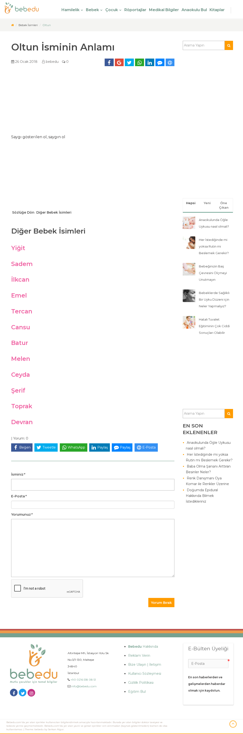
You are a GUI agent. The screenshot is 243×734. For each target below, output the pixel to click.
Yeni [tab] (207, 203)
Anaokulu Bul (194, 10)
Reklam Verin (139, 655)
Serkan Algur (56, 729)
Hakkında (143, 646)
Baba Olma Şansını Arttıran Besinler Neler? (208, 469)
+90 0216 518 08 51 (83, 679)
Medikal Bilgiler (164, 10)
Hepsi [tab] (191, 203)
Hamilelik (70, 10)
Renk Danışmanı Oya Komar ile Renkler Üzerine (207, 481)
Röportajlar (135, 10)
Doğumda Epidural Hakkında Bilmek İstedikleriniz (202, 496)
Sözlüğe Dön (22, 212)
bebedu (52, 62)
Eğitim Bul (137, 691)
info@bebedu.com (84, 686)
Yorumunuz (21, 514)
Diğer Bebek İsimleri (53, 212)
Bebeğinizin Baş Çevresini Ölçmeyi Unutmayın (213, 272)
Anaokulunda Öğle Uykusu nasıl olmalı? (208, 445)
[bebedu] (12, 25)
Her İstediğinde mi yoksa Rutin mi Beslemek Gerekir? (214, 246)
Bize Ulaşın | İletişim (144, 664)
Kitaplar (217, 10)
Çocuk (111, 10)
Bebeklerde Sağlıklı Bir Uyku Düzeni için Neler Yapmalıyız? (214, 299)
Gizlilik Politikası (141, 682)
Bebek (92, 10)
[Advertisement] (92, 102)
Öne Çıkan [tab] (224, 205)
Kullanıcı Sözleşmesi (144, 673)
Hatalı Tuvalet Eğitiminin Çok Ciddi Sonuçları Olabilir (214, 326)
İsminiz (18, 474)
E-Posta (18, 496)
